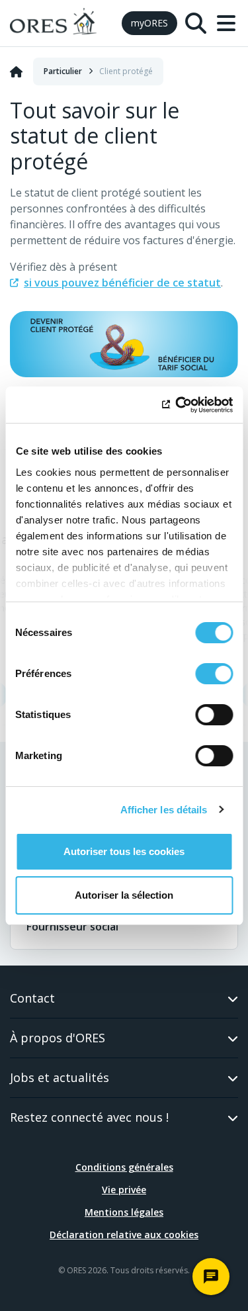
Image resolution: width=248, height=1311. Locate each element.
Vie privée (124, 1189)
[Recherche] (196, 23)
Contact (32, 998)
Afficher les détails (164, 809)
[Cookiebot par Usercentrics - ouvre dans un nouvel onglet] (176, 405)
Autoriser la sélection (124, 895)
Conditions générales (124, 1167)
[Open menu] (226, 23)
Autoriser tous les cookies (124, 851)
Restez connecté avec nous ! (89, 1117)
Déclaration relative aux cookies (124, 1234)
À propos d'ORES (57, 1038)
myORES (149, 23)
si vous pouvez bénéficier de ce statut (122, 282)
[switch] (214, 673)
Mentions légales (124, 1212)
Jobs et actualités (59, 1077)
